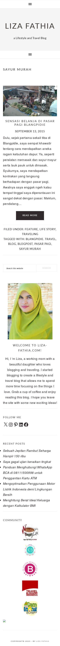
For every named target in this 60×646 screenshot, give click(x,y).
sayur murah (30, 249)
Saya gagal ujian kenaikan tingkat (27, 461)
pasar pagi (42, 244)
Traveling (30, 234)
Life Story (48, 229)
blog (12, 244)
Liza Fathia (42, 641)
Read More (30, 215)
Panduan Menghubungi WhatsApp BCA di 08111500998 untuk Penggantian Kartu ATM (27, 472)
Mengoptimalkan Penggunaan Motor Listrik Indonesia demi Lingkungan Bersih (29, 488)
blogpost (25, 244)
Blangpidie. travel (41, 239)
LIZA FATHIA (30, 26)
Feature (31, 229)
